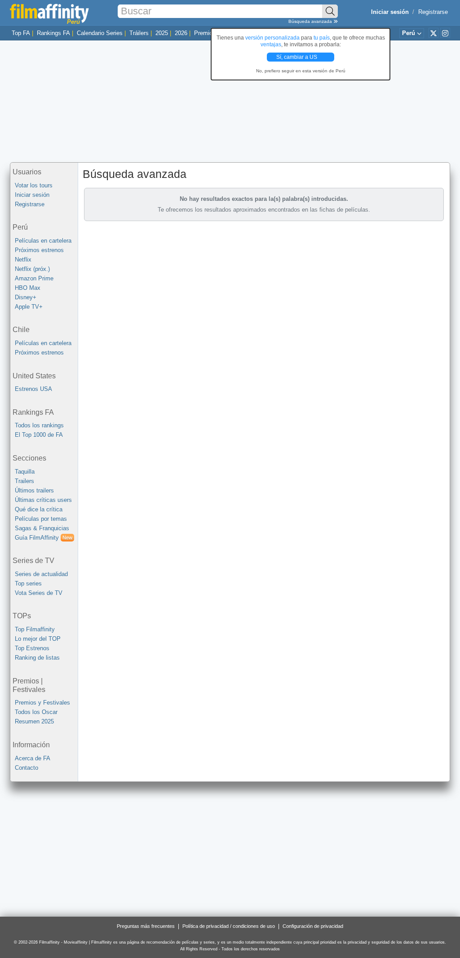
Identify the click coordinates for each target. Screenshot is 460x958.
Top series (28, 583)
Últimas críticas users (43, 500)
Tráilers (139, 33)
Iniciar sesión (32, 194)
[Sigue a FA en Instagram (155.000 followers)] (445, 33)
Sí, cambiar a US (297, 57)
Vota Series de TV (38, 593)
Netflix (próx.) (32, 269)
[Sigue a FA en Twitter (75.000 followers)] (433, 33)
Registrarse (433, 12)
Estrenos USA (33, 389)
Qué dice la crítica (38, 509)
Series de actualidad (41, 574)
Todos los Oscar (36, 712)
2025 (161, 33)
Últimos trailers (34, 490)
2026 (181, 33)
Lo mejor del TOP (38, 638)
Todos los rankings (39, 425)
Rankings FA (53, 33)
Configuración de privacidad (313, 926)
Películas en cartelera (43, 240)
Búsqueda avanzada (310, 21)
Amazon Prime (34, 278)
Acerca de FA (32, 758)
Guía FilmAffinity (43, 537)
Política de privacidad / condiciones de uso (228, 926)
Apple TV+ (29, 306)
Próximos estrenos (39, 250)
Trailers (24, 481)
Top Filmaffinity (35, 629)
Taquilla (25, 471)
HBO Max (27, 287)
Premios (205, 33)
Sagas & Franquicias (42, 528)
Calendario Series (100, 33)
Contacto (26, 767)
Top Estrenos (32, 648)
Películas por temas (41, 518)
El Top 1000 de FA (39, 434)
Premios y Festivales (42, 702)
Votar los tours (34, 185)
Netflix (23, 259)
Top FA (21, 33)
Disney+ (25, 297)
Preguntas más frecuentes (146, 926)
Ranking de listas (37, 657)
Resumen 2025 (34, 721)
